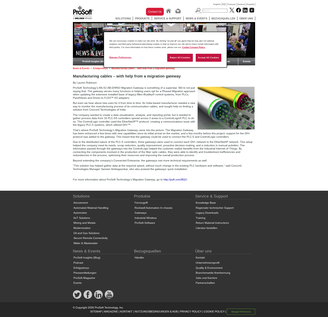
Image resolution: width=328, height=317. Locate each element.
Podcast (78, 262)
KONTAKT (126, 311)
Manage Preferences (120, 57)
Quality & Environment (209, 267)
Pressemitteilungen (84, 272)
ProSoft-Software (145, 222)
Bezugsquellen (223, 18)
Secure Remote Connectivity (90, 238)
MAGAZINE (111, 311)
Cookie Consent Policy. (193, 47)
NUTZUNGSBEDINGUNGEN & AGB (156, 311)
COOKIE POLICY (214, 311)
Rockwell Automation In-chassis (153, 207)
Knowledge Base (206, 202)
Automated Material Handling (90, 207)
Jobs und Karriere (206, 277)
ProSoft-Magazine (84, 277)
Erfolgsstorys (100, 68)
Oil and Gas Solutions (86, 233)
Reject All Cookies (180, 57)
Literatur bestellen (206, 227)
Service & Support (167, 18)
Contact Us (155, 11)
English (216, 4)
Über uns (246, 18)
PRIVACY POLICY (191, 311)
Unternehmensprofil (207, 262)
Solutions (123, 18)
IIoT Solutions (81, 217)
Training (200, 217)
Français (232, 4)
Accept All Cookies (208, 57)
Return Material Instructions (212, 222)
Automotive (80, 212)
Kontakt (200, 257)
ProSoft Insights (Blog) (94, 61)
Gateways (141, 212)
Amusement (80, 202)
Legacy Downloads (207, 212)
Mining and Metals (84, 222)
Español (250, 4)
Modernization (82, 227)
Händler (139, 257)
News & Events (196, 18)
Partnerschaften (205, 282)
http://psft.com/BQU (175, 179)
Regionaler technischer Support (215, 207)
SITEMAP (96, 311)
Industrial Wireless (146, 217)
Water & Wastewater (85, 243)
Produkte (142, 18)
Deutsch (241, 4)
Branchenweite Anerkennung (213, 272)
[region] (165, 50)
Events (247, 61)
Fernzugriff (141, 202)
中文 (224, 4)
